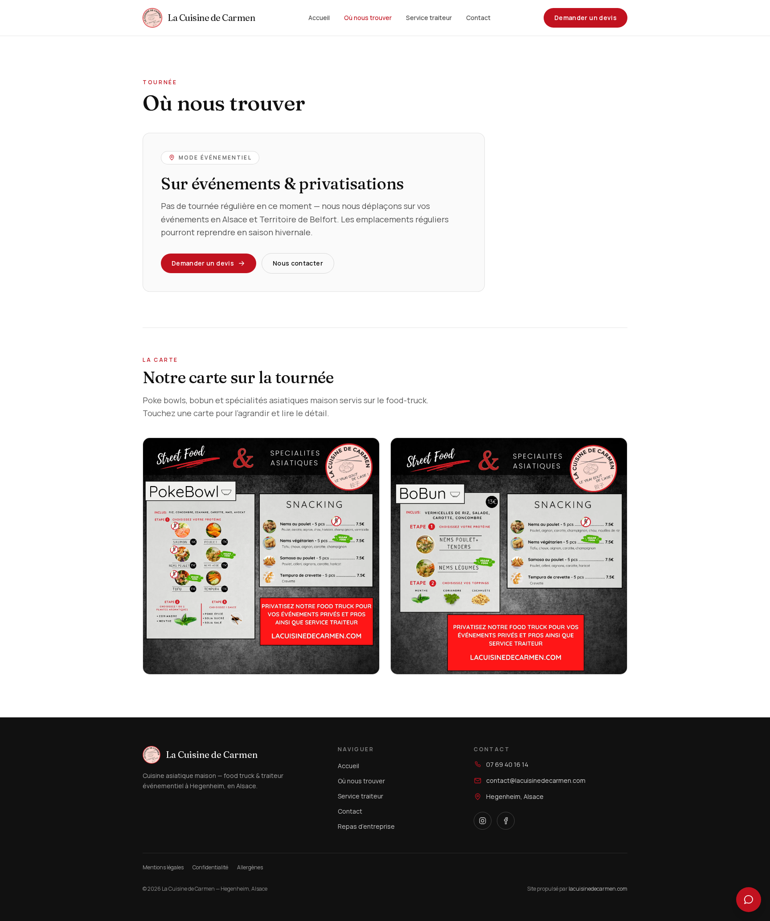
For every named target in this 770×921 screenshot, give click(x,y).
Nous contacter (298, 263)
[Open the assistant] (748, 899)
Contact (478, 17)
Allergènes (250, 867)
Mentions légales (163, 867)
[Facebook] (506, 821)
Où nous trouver (368, 17)
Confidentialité (210, 867)
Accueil (319, 17)
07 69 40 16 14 (507, 764)
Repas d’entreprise (366, 826)
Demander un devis (585, 17)
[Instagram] (482, 821)
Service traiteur (429, 17)
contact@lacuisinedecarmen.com (536, 780)
